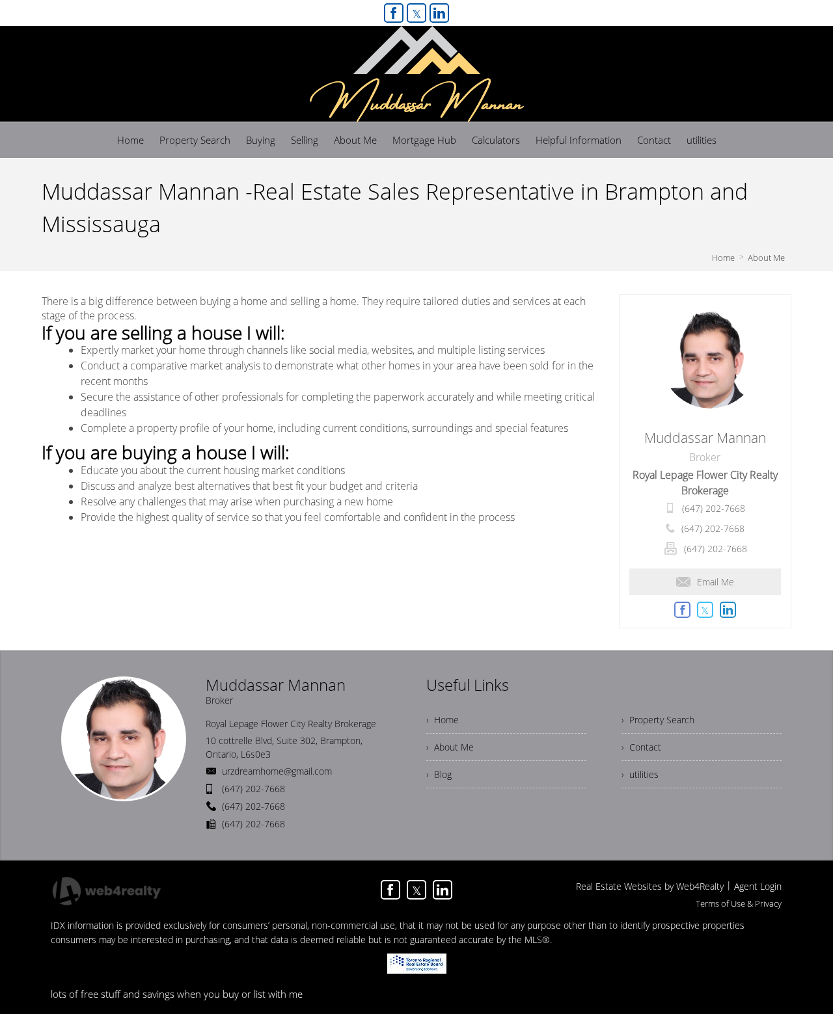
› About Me (450, 747)
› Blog (439, 774)
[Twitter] (416, 13)
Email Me (715, 582)
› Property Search (657, 720)
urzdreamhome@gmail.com (277, 771)
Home (723, 257)
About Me (766, 257)
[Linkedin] (439, 13)
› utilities (640, 774)
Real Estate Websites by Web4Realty (650, 886)
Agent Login (758, 886)
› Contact (641, 747)
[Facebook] (393, 13)
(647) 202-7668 (713, 508)
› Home (442, 720)
